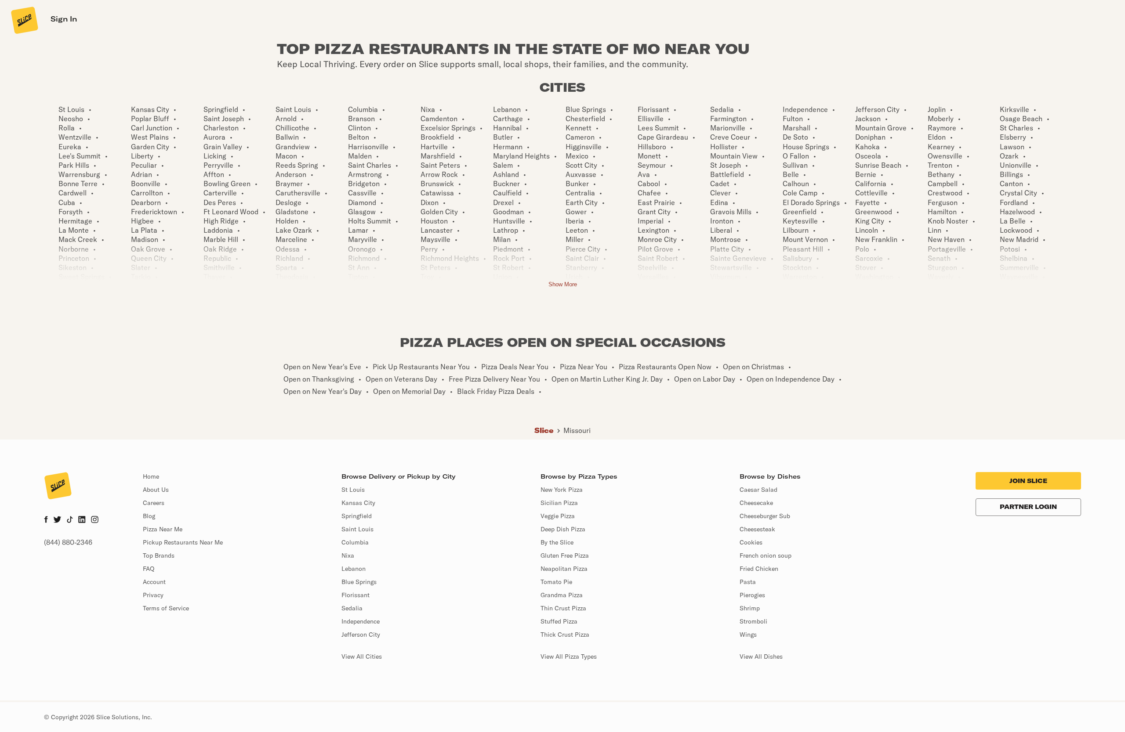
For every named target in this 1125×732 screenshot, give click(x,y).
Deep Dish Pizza (563, 529)
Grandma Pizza (562, 595)
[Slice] (24, 20)
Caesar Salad (758, 490)
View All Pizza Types (569, 656)
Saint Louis (357, 529)
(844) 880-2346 (68, 542)
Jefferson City (360, 634)
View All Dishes (761, 656)
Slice (544, 430)
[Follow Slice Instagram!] (95, 520)
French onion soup (765, 555)
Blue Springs (359, 582)
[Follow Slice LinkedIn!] (82, 520)
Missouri (577, 430)
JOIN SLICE (1028, 481)
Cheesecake (756, 503)
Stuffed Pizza (559, 621)
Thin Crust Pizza (563, 608)
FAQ (148, 569)
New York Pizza (562, 490)
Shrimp (750, 608)
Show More (562, 284)
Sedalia (352, 608)
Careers (153, 503)
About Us (156, 490)
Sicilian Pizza (559, 503)
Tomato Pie (556, 582)
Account (154, 582)
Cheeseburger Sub (765, 516)
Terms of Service (166, 608)
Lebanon (353, 569)
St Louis (353, 490)
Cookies (751, 542)
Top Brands (158, 555)
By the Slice (557, 542)
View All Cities (361, 656)
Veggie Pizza (558, 516)
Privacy (153, 595)
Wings (748, 634)
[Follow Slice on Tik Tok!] (70, 520)
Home (151, 476)
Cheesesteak (757, 529)
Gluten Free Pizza (565, 555)
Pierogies (752, 595)
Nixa (347, 555)
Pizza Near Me (162, 529)
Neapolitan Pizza (564, 569)
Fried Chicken (759, 569)
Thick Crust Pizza (565, 634)
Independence (360, 621)
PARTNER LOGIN (1028, 507)
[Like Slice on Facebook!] (46, 520)
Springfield (356, 516)
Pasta (748, 582)
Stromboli (753, 621)
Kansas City (358, 503)
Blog (149, 516)
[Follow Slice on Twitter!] (57, 520)
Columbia (355, 542)
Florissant (355, 595)
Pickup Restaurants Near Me (183, 542)
